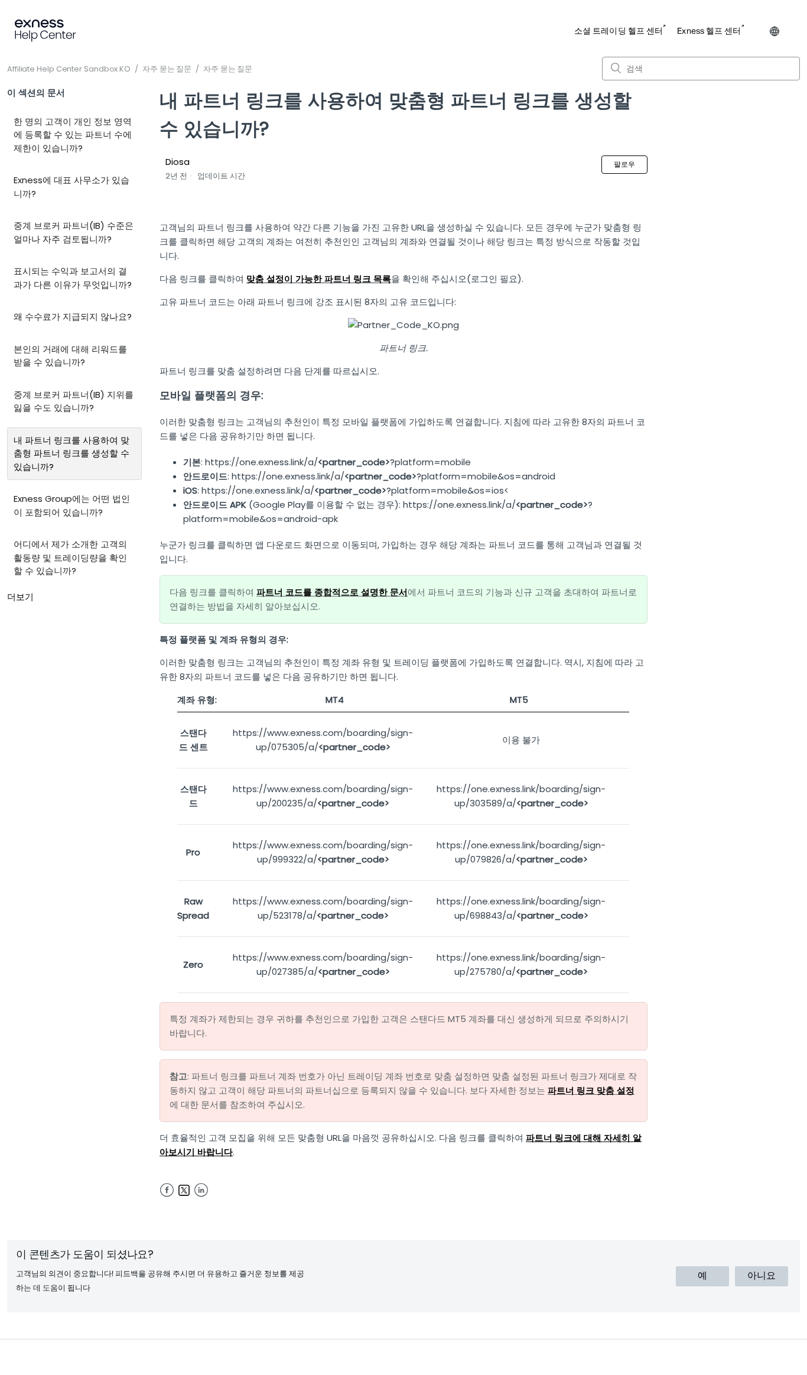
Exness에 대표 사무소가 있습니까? (71, 187)
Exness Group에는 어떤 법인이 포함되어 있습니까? (72, 505)
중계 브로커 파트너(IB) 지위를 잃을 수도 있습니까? (74, 401)
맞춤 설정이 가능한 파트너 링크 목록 (318, 279)
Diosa (177, 161)
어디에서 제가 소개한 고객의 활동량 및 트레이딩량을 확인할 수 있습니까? (70, 557)
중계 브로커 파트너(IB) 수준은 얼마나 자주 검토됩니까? (74, 232)
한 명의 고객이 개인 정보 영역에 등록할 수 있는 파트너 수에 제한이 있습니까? (73, 134)
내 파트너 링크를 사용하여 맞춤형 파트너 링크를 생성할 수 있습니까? (71, 453)
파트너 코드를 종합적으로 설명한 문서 (332, 592)
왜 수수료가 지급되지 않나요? (73, 316)
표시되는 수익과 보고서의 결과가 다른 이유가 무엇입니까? (73, 278)
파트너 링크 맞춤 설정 (591, 1090)
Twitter (184, 1190)
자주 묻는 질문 (166, 68)
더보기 (20, 597)
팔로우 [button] (624, 164)
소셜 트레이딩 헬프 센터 (618, 31)
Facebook (167, 1190)
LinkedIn (201, 1190)
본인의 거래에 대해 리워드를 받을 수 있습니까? (70, 356)
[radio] (702, 1276)
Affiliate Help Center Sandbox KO (69, 68)
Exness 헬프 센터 (709, 31)
